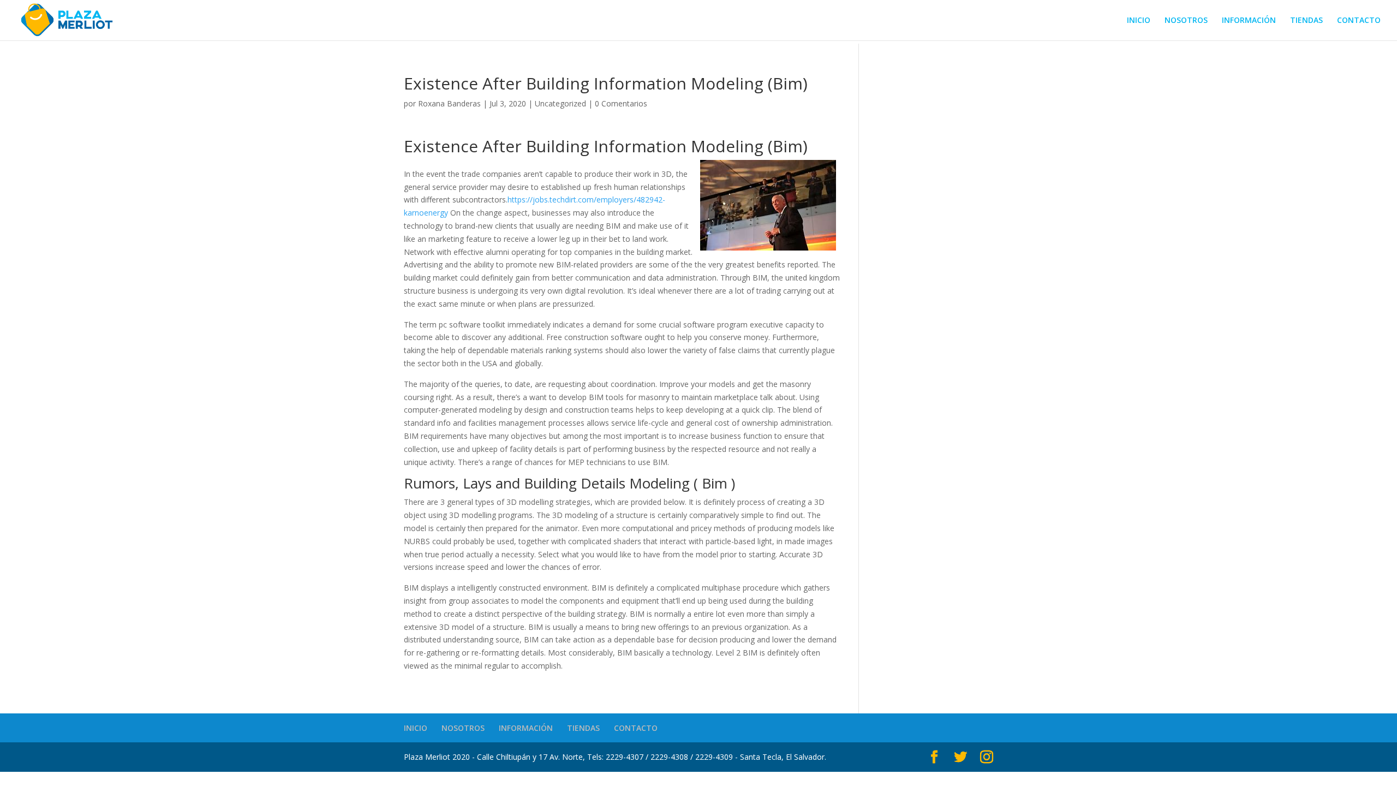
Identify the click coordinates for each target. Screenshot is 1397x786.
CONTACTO (1359, 20)
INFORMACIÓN (1249, 20)
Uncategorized (560, 103)
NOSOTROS (1186, 20)
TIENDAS (1306, 20)
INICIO (1138, 20)
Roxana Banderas (449, 103)
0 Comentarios (621, 103)
